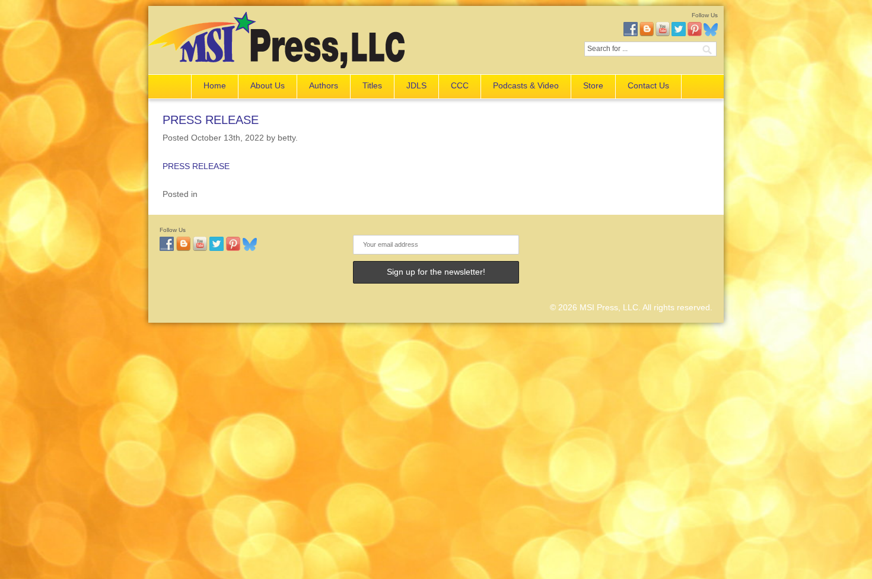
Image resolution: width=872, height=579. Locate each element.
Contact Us (648, 85)
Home (214, 85)
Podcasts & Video (526, 85)
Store (593, 85)
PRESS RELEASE (211, 119)
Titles (372, 85)
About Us (267, 85)
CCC (460, 85)
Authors (323, 85)
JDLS (416, 85)
